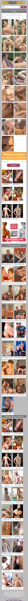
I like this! (13, 165)
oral (16, 14)
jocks (20, 14)
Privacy (16, 600)
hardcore (12, 14)
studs (4, 17)
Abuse (20, 600)
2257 (7, 600)
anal (7, 14)
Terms (11, 600)
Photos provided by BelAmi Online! (14, 156)
